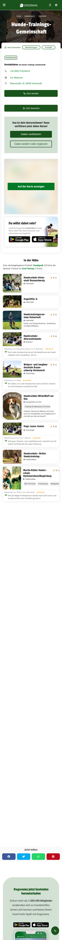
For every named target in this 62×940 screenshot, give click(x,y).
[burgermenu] (4, 5)
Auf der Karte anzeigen (31, 186)
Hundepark (38, 265)
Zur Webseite (16, 77)
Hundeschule (11, 58)
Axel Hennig (28, 268)
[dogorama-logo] (28, 5)
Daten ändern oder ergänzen (31, 143)
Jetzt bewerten (14, 47)
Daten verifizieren (31, 134)
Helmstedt (42, 16)
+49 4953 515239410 (20, 71)
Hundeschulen (29, 16)
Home (19, 16)
